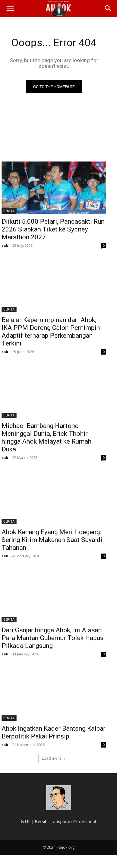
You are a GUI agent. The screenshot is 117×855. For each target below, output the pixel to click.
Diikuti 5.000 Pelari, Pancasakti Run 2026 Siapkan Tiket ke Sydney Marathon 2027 (53, 229)
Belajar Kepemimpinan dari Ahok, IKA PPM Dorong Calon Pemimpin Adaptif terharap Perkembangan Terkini (51, 331)
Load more (51, 758)
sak (5, 245)
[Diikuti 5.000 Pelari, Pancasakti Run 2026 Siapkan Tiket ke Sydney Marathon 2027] (54, 188)
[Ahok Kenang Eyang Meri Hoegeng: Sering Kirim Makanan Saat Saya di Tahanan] (54, 498)
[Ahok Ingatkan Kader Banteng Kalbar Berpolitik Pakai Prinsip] (54, 694)
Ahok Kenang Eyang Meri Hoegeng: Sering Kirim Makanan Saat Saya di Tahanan (52, 539)
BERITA (9, 211)
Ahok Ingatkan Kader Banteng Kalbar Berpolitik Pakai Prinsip (53, 732)
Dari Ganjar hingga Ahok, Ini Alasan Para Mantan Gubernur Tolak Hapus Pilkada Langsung (53, 637)
